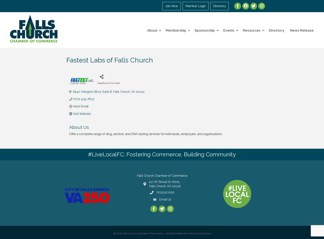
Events (228, 30)
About (152, 30)
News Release (302, 30)
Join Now (171, 6)
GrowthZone (204, 233)
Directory (219, 6)
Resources (251, 30)
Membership (176, 30)
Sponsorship (205, 30)
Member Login (195, 6)
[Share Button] (101, 76)
